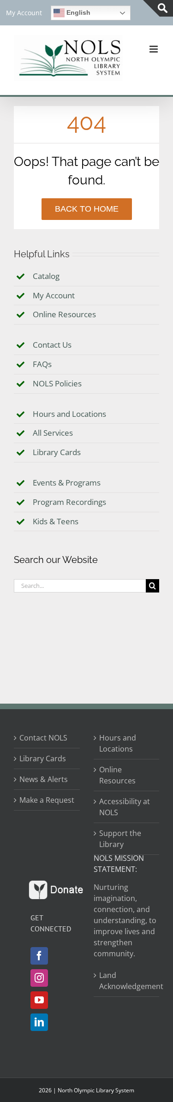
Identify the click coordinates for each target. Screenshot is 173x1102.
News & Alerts (43, 779)
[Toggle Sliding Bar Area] (158, 8)
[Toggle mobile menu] (154, 49)
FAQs (42, 364)
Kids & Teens (55, 521)
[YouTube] (39, 1000)
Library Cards (57, 452)
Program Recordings (69, 502)
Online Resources (64, 314)
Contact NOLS (43, 738)
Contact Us (52, 344)
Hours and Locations (69, 414)
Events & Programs (67, 482)
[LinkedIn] (39, 1022)
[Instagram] (39, 978)
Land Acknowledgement (127, 980)
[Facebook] (39, 956)
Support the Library (120, 838)
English (77, 12)
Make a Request (46, 800)
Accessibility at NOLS (124, 807)
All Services (53, 432)
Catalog (46, 276)
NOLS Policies (57, 383)
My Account (54, 295)
